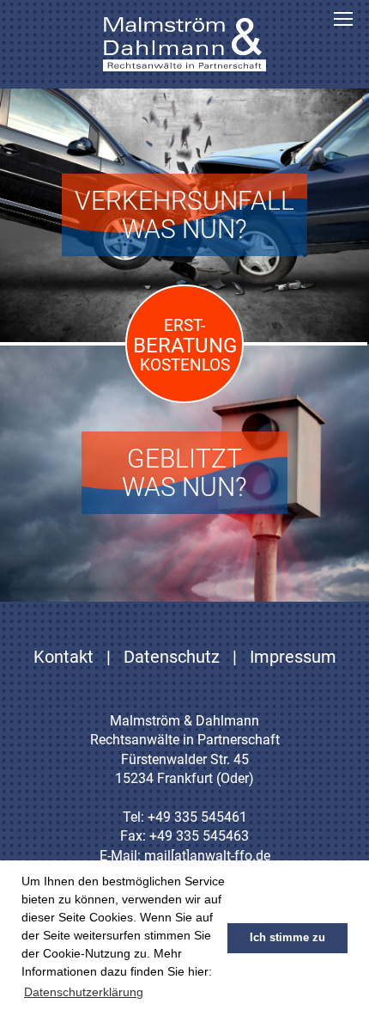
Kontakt (63, 656)
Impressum (293, 656)
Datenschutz (172, 656)
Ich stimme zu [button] (287, 938)
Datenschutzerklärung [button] (83, 992)
